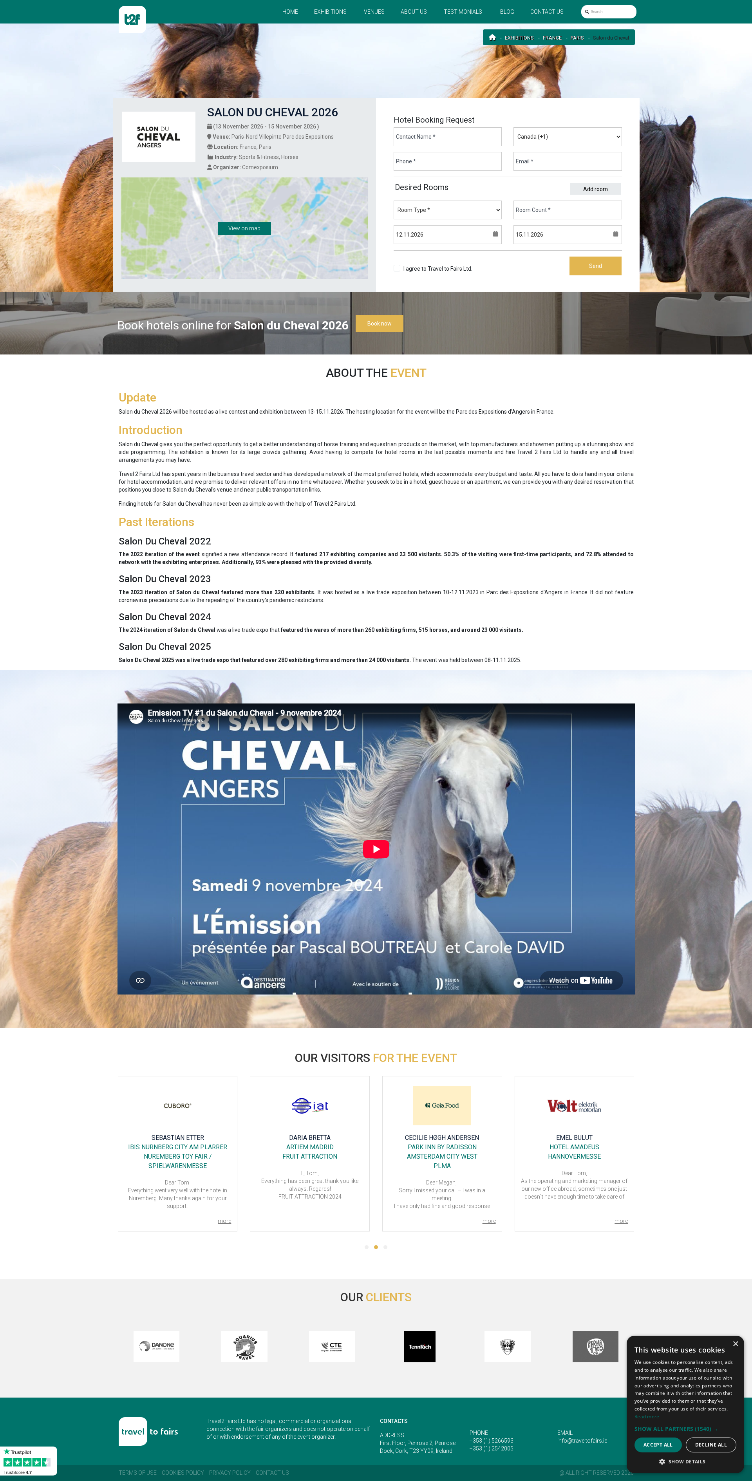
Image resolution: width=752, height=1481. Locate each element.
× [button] (735, 1344)
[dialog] (685, 1404)
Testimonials (463, 12)
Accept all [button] (658, 1444)
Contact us (547, 12)
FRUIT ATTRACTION (309, 1156)
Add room (595, 189)
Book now (379, 323)
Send (595, 266)
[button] (366, 1247)
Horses (289, 157)
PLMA (442, 1166)
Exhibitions (330, 12)
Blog (507, 12)
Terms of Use (138, 1473)
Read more (647, 1416)
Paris (577, 38)
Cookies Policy (183, 1473)
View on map (244, 228)
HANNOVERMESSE (574, 1156)
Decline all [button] (711, 1444)
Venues (374, 12)
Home (290, 12)
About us (414, 12)
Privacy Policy (230, 1473)
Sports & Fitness (259, 157)
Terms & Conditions (427, 276)
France (552, 38)
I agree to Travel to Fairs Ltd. (437, 273)
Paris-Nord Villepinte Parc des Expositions (282, 137)
